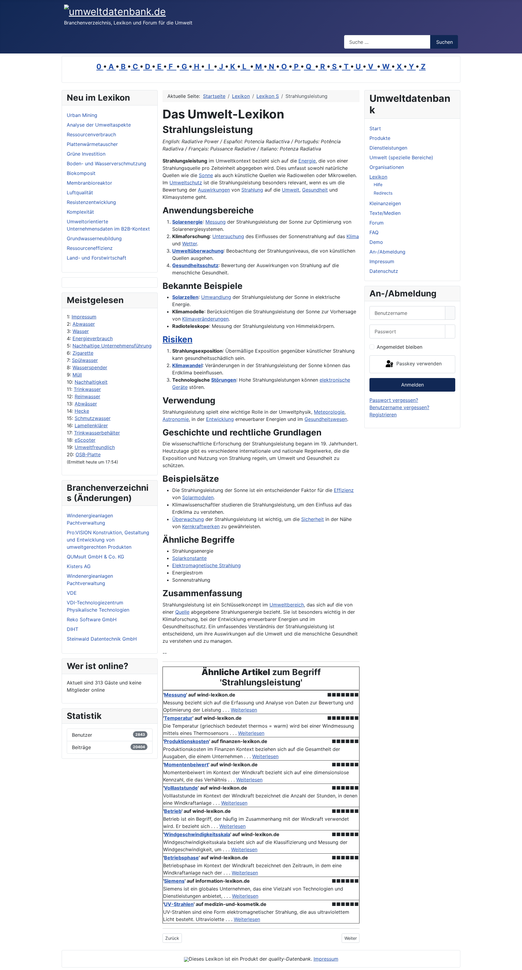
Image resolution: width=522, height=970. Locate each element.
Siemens (174, 881)
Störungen (223, 380)
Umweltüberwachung (198, 251)
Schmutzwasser (93, 418)
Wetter (189, 244)
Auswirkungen (214, 190)
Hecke (82, 411)
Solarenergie (187, 222)
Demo (376, 242)
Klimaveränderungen (205, 319)
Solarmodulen (198, 497)
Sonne (206, 175)
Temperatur (178, 718)
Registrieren (383, 415)
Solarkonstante (189, 558)
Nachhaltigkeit (91, 382)
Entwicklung (220, 419)
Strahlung (252, 190)
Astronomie (176, 419)
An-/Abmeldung (387, 252)
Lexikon (378, 177)
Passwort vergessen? (393, 400)
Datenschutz (383, 271)
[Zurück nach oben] (514, 962)
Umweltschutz (185, 182)
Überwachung (188, 519)
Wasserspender (89, 367)
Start (375, 128)
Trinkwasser (87, 389)
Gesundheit (315, 190)
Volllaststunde (181, 788)
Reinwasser (87, 396)
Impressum (84, 317)
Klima (352, 236)
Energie (307, 161)
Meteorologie (329, 412)
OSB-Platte (88, 454)
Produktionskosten (186, 741)
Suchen (444, 42)
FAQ (374, 232)
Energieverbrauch (92, 338)
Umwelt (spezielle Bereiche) (401, 157)
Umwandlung (216, 297)
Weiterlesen (244, 710)
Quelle (182, 612)
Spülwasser (85, 360)
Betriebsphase (181, 858)
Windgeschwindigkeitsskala (197, 834)
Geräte (180, 387)
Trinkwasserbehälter (97, 433)
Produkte (379, 138)
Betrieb (173, 811)
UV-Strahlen (179, 904)
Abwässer (86, 404)
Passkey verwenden (418, 364)
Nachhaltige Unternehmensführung (112, 346)
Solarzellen (185, 297)
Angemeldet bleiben (399, 347)
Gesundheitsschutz (195, 265)
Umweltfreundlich (95, 447)
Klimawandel (187, 365)
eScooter (85, 440)
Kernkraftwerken (201, 526)
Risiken (177, 339)
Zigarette (82, 353)
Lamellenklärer (91, 425)
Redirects (383, 193)
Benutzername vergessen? (399, 407)
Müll (77, 375)
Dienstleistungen (388, 148)
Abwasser (83, 324)
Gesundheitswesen (325, 419)
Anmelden (412, 385)
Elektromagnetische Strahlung (206, 565)
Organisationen (386, 167)
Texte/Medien (385, 213)
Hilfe (378, 184)
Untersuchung (228, 236)
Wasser (80, 331)
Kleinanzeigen (385, 203)
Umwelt (290, 190)
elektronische (335, 380)
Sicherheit (312, 519)
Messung (215, 222)
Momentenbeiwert (186, 764)
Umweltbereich (286, 605)
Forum (376, 223)
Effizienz (344, 490)
